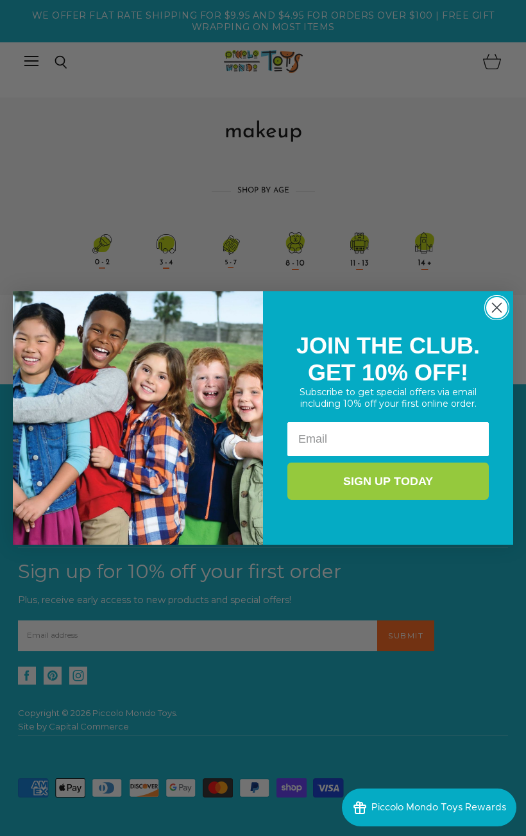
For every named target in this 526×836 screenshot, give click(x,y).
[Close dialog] (497, 307)
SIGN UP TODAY (388, 481)
